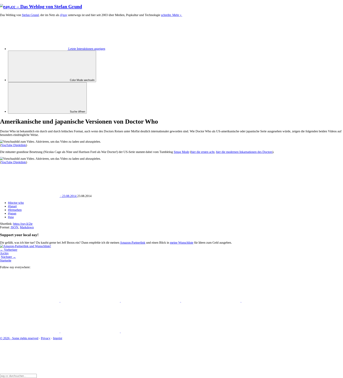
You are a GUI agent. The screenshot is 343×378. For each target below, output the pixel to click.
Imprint (57, 338)
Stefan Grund (30, 15)
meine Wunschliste (181, 242)
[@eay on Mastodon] (30, 301)
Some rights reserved (19, 338)
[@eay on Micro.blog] (151, 301)
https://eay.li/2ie (23, 223)
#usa (11, 217)
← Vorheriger (8, 249)
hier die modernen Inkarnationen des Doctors (244, 152)
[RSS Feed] (150, 331)
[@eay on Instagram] (271, 301)
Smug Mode (181, 152)
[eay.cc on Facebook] (30, 331)
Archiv (4, 253)
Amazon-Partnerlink (132, 242)
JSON (14, 227)
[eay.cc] (41, 6)
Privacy (45, 338)
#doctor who (16, 202)
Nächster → (8, 257)
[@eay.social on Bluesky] (90, 301)
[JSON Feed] (90, 331)
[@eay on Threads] (211, 301)
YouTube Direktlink (13, 145)
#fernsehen (15, 210)
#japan (12, 213)
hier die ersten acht (202, 152)
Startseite (5, 260)
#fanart (12, 206)
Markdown (27, 227)
